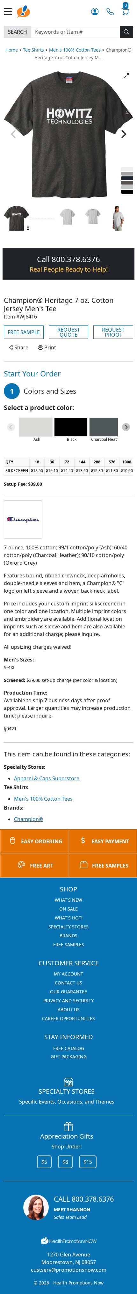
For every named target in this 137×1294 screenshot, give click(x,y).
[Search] (126, 32)
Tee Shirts (33, 50)
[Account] (95, 12)
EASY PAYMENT (110, 841)
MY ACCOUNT (68, 974)
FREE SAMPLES (110, 865)
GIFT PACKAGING (69, 1057)
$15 (87, 1161)
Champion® (28, 819)
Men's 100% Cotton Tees (75, 50)
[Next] (123, 134)
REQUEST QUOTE (68, 332)
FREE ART (41, 865)
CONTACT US (68, 983)
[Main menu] (10, 11)
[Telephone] (110, 12)
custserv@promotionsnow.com (68, 1269)
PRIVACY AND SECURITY (68, 1000)
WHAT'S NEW (68, 900)
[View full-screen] (126, 76)
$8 (65, 1161)
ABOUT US (69, 1009)
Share (20, 347)
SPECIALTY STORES (68, 927)
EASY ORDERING (41, 841)
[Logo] (23, 11)
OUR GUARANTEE (68, 992)
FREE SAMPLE (24, 332)
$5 (44, 1161)
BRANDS (68, 936)
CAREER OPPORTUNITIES (68, 1018)
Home (11, 50)
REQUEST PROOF (113, 332)
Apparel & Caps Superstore (46, 778)
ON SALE (68, 909)
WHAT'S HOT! (69, 918)
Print (49, 347)
